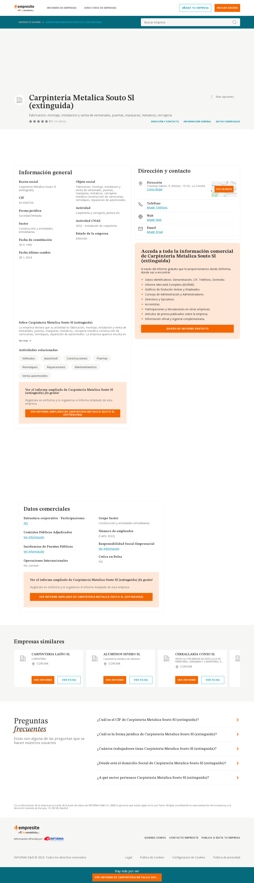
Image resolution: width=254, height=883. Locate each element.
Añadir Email (155, 232)
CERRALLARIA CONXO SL (195, 654)
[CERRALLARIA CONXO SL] (166, 658)
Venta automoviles (35, 376)
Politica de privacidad (226, 857)
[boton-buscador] (234, 22)
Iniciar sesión (227, 8)
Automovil (51, 358)
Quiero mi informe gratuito (187, 328)
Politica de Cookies (152, 857)
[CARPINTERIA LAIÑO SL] (22, 658)
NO (26, 523)
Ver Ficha (69, 680)
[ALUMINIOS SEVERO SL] (94, 658)
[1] (31, 121)
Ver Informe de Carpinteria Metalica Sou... (127, 877)
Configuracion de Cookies (188, 857)
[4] (43, 121)
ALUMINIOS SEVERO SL (121, 654)
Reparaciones (56, 367)
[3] (39, 121)
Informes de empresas (61, 8)
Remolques (30, 367)
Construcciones (77, 358)
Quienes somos (155, 837)
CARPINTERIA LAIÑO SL (51, 654)
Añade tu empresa (195, 8)
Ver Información (34, 537)
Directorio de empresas (100, 8)
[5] (47, 121)
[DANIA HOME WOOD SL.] (238, 658)
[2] (35, 121)
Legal (128, 857)
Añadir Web (154, 220)
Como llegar (155, 189)
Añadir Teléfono (157, 207)
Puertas (102, 358)
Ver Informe (43, 680)
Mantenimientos (86, 367)
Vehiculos (28, 358)
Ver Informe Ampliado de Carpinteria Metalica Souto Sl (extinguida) (73, 413)
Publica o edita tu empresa (221, 837)
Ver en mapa (224, 189)
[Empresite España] (25, 8)
